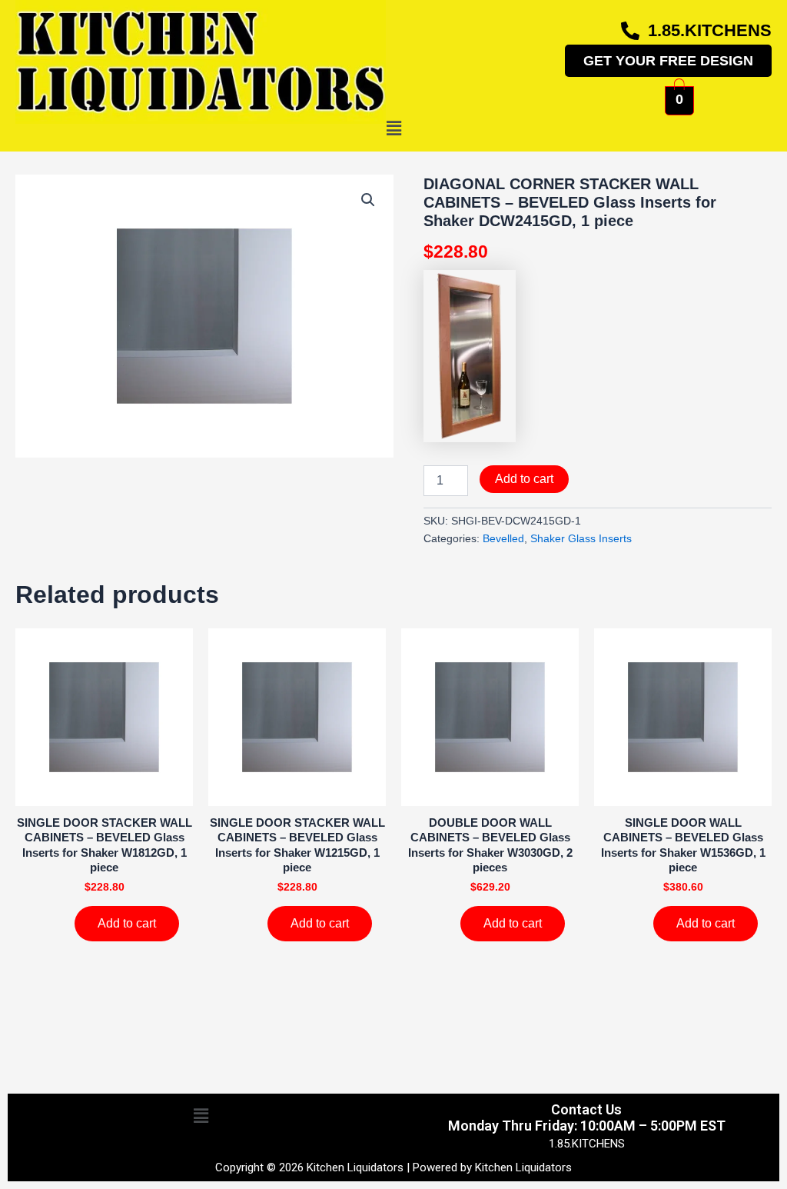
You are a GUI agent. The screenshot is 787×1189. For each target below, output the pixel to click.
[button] (393, 129)
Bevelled (503, 539)
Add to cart (524, 478)
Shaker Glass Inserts (581, 539)
